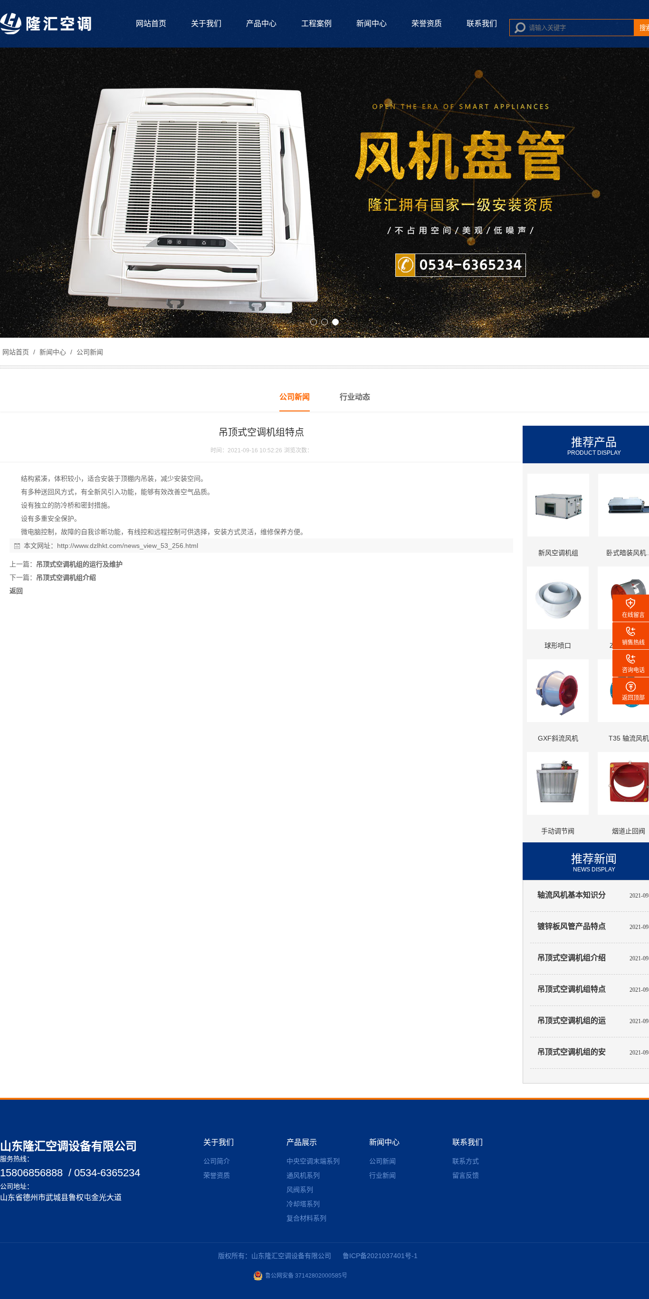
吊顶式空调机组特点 (571, 989)
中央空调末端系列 (313, 1161)
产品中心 (261, 24)
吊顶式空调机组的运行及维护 (79, 564)
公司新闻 (89, 352)
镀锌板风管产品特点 (571, 926)
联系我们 (482, 24)
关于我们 (206, 24)
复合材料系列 (306, 1218)
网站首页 (151, 24)
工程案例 (316, 24)
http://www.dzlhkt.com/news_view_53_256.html (127, 545)
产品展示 (301, 1142)
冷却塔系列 (303, 1204)
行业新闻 (382, 1175)
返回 (16, 591)
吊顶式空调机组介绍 (66, 577)
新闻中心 (371, 24)
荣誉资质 (426, 24)
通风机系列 (303, 1175)
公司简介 (216, 1161)
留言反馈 (465, 1175)
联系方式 (465, 1161)
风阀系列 (299, 1189)
